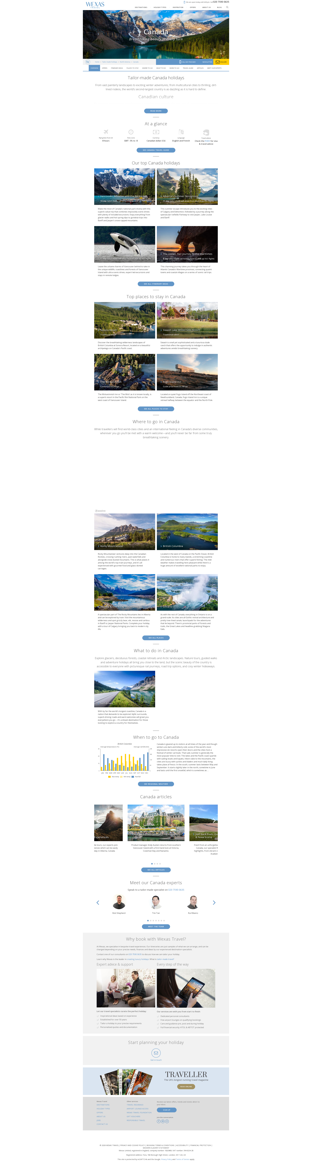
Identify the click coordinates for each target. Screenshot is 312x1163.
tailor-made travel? (165, 959)
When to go (174, 68)
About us (101, 1116)
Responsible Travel (136, 1120)
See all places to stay (156, 409)
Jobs (99, 1120)
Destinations (103, 1105)
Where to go (147, 68)
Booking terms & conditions (161, 1145)
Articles (200, 68)
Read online (186, 1086)
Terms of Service (182, 1159)
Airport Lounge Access (137, 1108)
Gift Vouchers (133, 1116)
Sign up (166, 1110)
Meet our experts (214, 68)
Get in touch (156, 1060)
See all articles (156, 870)
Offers (104, 68)
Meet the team (156, 926)
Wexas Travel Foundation (139, 1112)
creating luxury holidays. (138, 959)
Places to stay (133, 68)
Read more (156, 111)
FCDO (207, 141)
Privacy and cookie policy (132, 1145)
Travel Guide (188, 68)
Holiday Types (103, 1108)
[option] (94, 829)
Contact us (102, 1124)
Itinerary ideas (117, 68)
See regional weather (156, 784)
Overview (94, 68)
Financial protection (200, 1145)
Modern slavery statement (156, 1148)
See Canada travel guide (156, 150)
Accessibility (182, 1145)
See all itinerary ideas (156, 284)
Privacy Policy (166, 1159)
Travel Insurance (135, 1105)
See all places (156, 638)
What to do (161, 68)
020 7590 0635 (176, 889)
